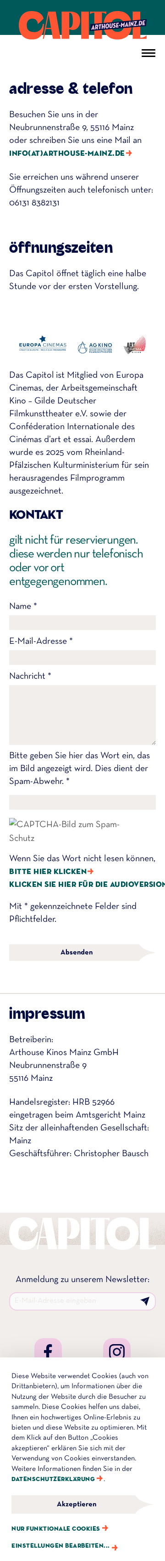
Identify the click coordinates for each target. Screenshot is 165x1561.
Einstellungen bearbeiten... (60, 1546)
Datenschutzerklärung (53, 1479)
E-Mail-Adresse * (41, 641)
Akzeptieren (76, 1504)
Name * (23, 606)
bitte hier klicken (48, 872)
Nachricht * (30, 676)
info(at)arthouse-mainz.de (67, 154)
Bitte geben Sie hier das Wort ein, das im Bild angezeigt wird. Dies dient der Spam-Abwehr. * (79, 769)
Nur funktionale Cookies (55, 1529)
